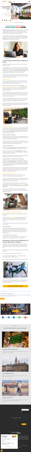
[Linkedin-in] (16, 417)
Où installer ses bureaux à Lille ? (7, 397)
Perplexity (7, 27)
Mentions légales (18, 447)
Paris (18, 184)
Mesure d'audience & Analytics (5, 444)
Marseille (23, 184)
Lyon (20, 184)
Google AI (18, 27)
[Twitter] (14, 417)
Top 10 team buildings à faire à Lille (8, 373)
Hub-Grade (1, 22)
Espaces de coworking (23, 445)
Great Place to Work (12, 217)
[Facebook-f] (11, 417)
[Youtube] (19, 417)
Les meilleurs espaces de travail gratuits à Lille (10, 349)
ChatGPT (13, 27)
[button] (14, 1)
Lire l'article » (3, 353)
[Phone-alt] (15, 418)
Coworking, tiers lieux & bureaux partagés (8, 22)
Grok (23, 27)
